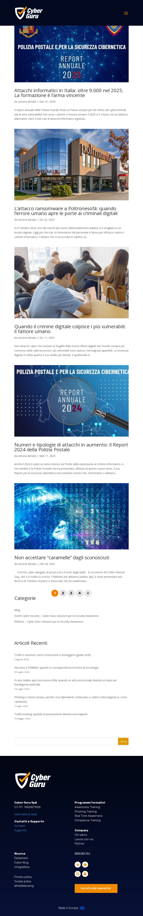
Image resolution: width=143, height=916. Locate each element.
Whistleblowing (24, 886)
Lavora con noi (84, 839)
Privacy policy (23, 877)
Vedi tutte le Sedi (25, 814)
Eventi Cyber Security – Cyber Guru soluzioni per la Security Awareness (56, 616)
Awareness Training (87, 807)
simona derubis (27, 101)
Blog (17, 610)
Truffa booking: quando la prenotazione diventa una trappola (51, 714)
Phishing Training (86, 811)
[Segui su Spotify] (85, 874)
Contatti (19, 826)
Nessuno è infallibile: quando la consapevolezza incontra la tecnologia (56, 667)
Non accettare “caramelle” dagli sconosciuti (61, 557)
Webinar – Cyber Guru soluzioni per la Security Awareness (49, 621)
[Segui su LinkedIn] (78, 865)
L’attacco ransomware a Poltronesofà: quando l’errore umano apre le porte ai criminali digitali (65, 211)
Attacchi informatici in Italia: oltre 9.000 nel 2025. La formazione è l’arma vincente (68, 92)
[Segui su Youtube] (85, 865)
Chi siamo (81, 835)
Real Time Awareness (88, 816)
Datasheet (21, 858)
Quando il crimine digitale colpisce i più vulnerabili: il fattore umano (70, 329)
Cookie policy (22, 881)
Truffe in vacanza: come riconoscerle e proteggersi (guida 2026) (53, 655)
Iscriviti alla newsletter (96, 888)
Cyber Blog (21, 862)
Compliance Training (88, 820)
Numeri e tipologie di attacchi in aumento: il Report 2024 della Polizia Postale (71, 447)
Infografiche (22, 867)
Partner (79, 843)
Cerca (123, 741)
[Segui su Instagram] (78, 874)
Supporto (20, 830)
